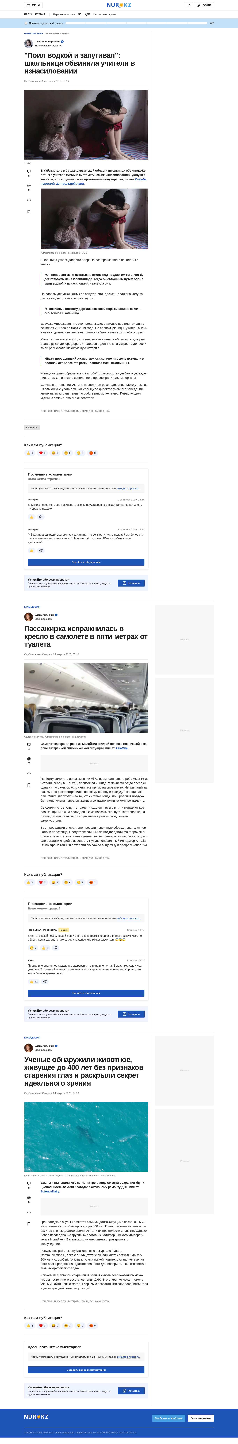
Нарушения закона (64, 14)
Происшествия (34, 14)
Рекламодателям (201, 1418)
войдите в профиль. (128, 488)
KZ (188, 5)
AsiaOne (121, 748)
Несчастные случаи (104, 14)
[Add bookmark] (29, 212)
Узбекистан (32, 427)
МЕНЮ (36, 5)
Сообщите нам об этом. (94, 410)
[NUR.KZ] (119, 5)
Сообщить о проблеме (168, 1418)
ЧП (80, 14)
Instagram (134, 583)
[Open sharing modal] (29, 200)
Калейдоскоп (32, 607)
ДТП (87, 14)
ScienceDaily (50, 1191)
